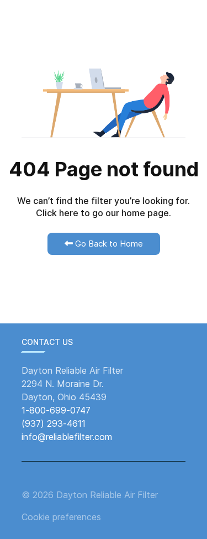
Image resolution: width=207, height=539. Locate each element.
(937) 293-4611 (54, 423)
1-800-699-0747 (56, 410)
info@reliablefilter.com (67, 436)
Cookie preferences (61, 516)
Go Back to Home (108, 243)
